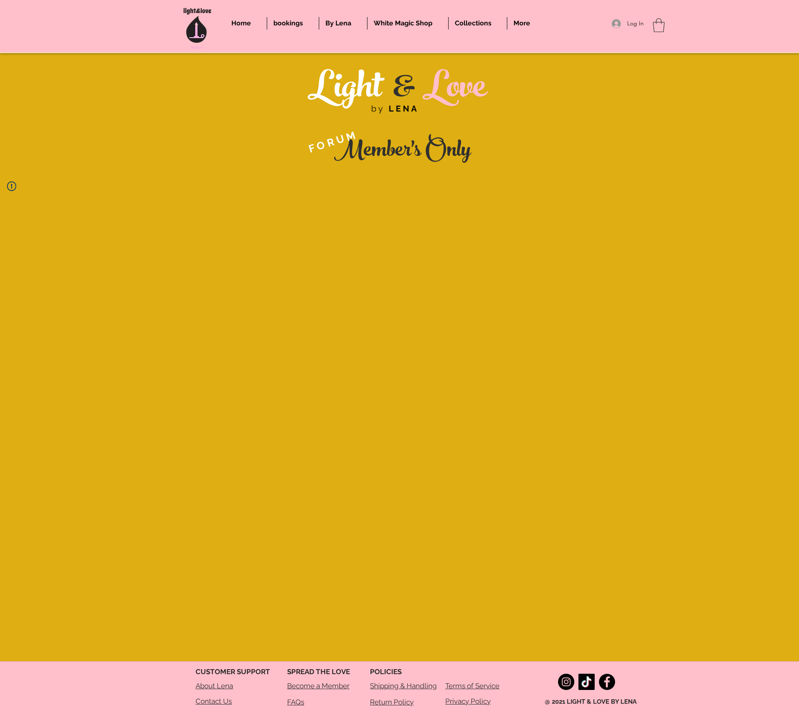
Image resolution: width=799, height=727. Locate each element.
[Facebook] (607, 682)
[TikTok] (586, 682)
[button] (659, 25)
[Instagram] (566, 682)
